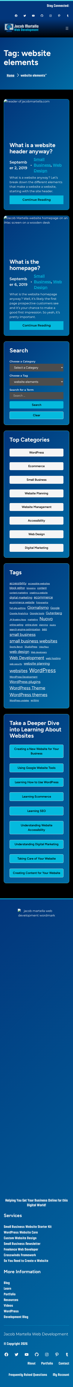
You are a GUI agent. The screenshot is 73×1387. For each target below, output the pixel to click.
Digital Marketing (36, 548)
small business (23, 634)
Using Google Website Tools (36, 768)
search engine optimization (25, 629)
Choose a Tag (19, 375)
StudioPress (31, 646)
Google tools (37, 613)
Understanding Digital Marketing (37, 844)
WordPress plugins (25, 681)
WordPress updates (19, 700)
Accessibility (36, 520)
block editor (17, 588)
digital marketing (21, 597)
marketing (33, 619)
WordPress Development (23, 676)
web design (19, 651)
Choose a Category (22, 361)
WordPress (36, 452)
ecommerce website (22, 602)
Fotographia (42, 602)
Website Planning (36, 493)
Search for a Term (22, 390)
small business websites (33, 641)
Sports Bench (16, 646)
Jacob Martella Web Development (36, 1334)
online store (31, 624)
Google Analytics (19, 613)
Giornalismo (38, 607)
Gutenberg (54, 613)
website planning (37, 663)
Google (55, 608)
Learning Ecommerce (36, 796)
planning (43, 624)
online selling (16, 624)
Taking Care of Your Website (36, 858)
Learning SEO (36, 811)
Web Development (27, 657)
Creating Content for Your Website (36, 873)
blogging (31, 588)
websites (19, 670)
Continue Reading (38, 201)
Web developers (39, 652)
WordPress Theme (27, 688)
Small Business (36, 479)
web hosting (53, 658)
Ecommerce (36, 466)
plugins (53, 625)
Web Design (36, 534)
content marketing (19, 592)
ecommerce (43, 597)
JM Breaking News (18, 619)
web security (16, 664)
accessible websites (39, 583)
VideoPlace (44, 647)
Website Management (36, 507)
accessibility (18, 583)
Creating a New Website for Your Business (36, 751)
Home (10, 75)
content (42, 588)
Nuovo (46, 618)
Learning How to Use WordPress (36, 782)
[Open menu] (67, 28)
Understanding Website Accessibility (36, 827)
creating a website (39, 592)
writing (35, 700)
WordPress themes (28, 694)
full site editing (18, 608)
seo (44, 629)
